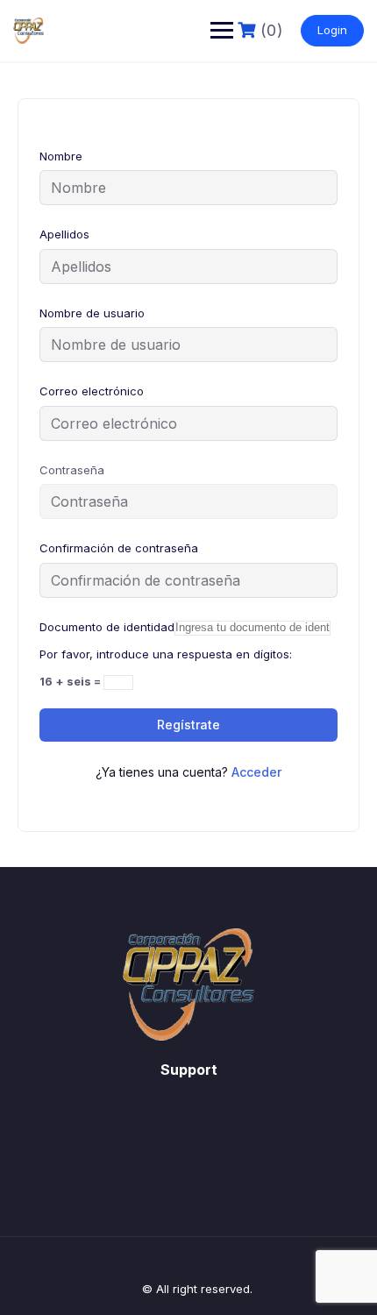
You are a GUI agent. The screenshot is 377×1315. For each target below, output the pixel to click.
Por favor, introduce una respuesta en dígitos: (165, 654)
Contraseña (71, 470)
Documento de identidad (106, 627)
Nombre (60, 156)
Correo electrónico (91, 391)
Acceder (256, 771)
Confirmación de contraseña (118, 548)
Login (332, 30)
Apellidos (64, 234)
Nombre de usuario (92, 313)
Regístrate (188, 724)
